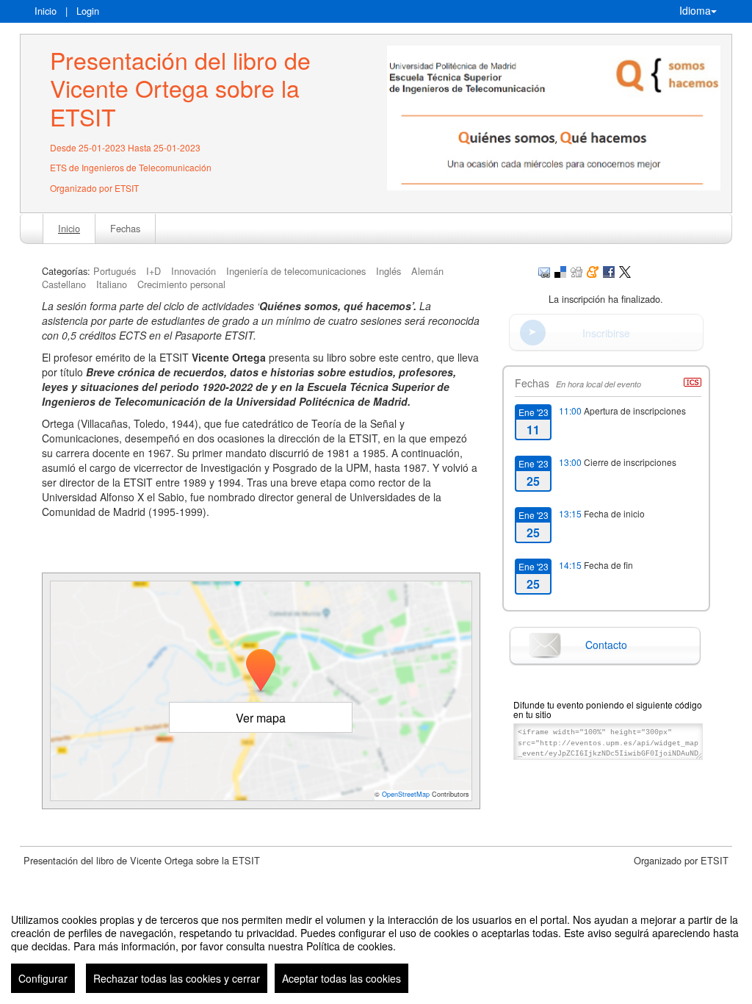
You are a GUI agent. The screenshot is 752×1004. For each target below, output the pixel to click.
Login (87, 11)
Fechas (125, 228)
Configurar (43, 978)
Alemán (427, 271)
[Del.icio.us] (560, 271)
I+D (153, 271)
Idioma (695, 10)
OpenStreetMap (406, 794)
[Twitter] (625, 271)
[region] (376, 947)
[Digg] (576, 271)
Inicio (46, 11)
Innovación (193, 271)
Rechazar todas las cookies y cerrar (176, 978)
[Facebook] (609, 271)
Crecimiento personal (181, 284)
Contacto (606, 644)
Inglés (388, 271)
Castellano (64, 284)
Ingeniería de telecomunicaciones (296, 271)
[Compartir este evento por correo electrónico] (544, 271)
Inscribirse (606, 333)
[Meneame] (593, 271)
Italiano (111, 284)
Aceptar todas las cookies (341, 978)
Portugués (114, 271)
